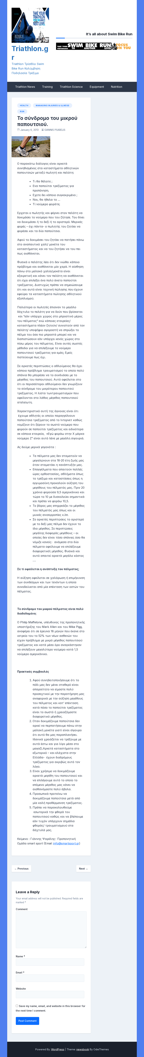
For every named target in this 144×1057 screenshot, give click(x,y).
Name (20, 956)
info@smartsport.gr (66, 843)
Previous (21, 868)
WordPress (57, 1049)
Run (22, 111)
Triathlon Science (71, 86)
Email (20, 972)
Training (47, 86)
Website (21, 988)
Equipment (97, 86)
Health (24, 105)
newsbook (82, 1049)
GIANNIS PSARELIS (54, 129)
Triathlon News (25, 86)
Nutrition (116, 86)
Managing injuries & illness (52, 105)
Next (83, 868)
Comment (22, 909)
